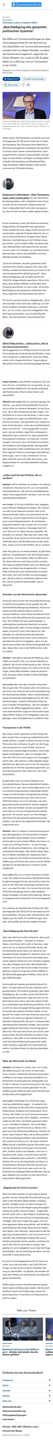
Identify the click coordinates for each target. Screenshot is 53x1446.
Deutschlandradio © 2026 (16, 1435)
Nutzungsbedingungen (14, 1415)
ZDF (20, 1426)
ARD (14, 1426)
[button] (4, 4)
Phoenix (28, 1426)
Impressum (8, 1419)
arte (36, 1426)
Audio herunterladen (35, 79)
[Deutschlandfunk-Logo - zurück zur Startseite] (26, 4)
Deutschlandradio (12, 1406)
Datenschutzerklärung (14, 1411)
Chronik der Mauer (12, 1430)
